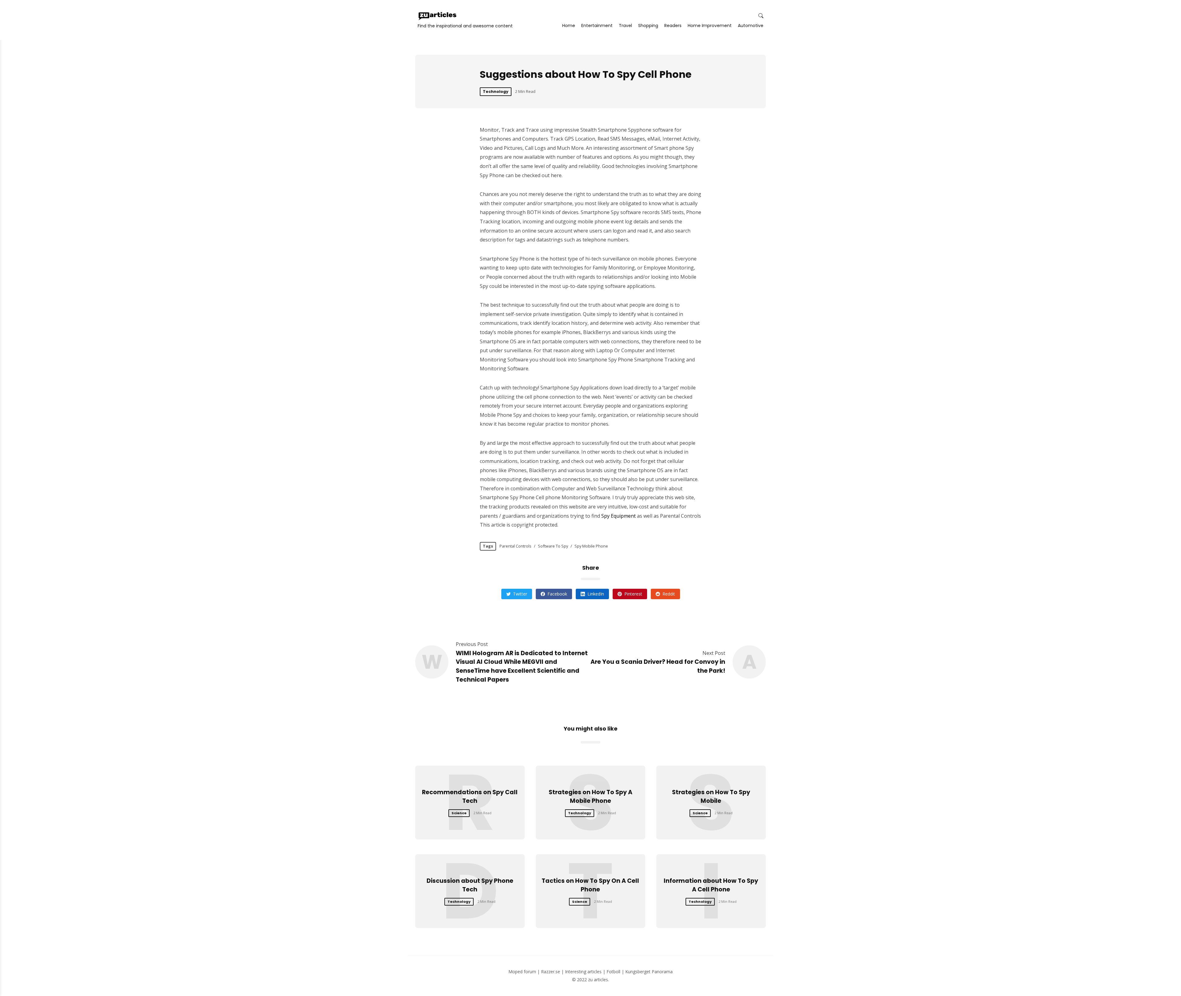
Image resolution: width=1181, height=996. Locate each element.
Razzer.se (550, 971)
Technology (495, 91)
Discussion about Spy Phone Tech (470, 885)
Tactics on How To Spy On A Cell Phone (590, 885)
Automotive (750, 25)
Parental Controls (515, 546)
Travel (625, 25)
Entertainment (597, 25)
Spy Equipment (618, 515)
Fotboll (613, 971)
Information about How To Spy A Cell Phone (711, 885)
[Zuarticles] (438, 16)
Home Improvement (710, 25)
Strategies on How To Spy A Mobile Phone (590, 796)
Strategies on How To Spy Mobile (711, 796)
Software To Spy (553, 546)
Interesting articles (583, 971)
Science (459, 813)
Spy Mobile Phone (591, 546)
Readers (673, 25)
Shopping (648, 25)
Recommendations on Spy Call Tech (470, 796)
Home (568, 25)
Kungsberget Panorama (649, 971)
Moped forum (522, 971)
